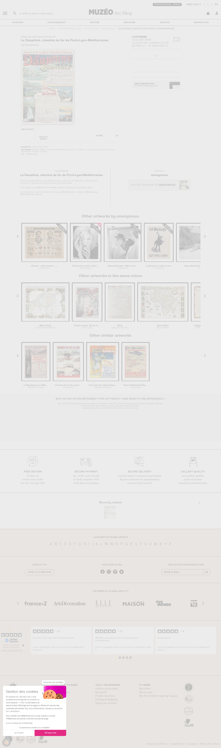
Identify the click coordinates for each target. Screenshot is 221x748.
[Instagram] (109, 574)
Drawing (129, 22)
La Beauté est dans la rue (158, 267)
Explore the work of (152, 185)
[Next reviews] (218, 640)
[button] (6, 743)
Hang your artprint (106, 703)
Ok (206, 572)
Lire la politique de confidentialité (19, 723)
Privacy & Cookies (209, 744)
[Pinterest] (116, 574)
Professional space (167, 4)
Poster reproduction (69, 29)
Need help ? (193, 4)
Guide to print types (106, 689)
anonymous (108, 29)
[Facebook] (103, 574)
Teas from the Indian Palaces (103, 386)
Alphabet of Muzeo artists (111, 537)
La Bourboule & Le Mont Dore (36, 386)
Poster (94, 22)
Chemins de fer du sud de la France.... (68, 386)
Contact (192, 744)
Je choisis (18, 733)
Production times (105, 696)
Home (52, 29)
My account (145, 692)
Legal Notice (178, 744)
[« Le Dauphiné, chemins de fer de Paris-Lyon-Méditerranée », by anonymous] (110, 512)
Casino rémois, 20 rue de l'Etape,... (87, 327)
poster (38, 188)
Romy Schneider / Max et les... (122, 267)
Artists (165, 22)
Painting (17, 22)
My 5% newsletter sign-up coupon (158, 696)
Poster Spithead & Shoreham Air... (135, 386)
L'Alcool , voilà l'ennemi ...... (44, 267)
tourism (84, 188)
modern (53, 188)
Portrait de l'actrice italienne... (85, 267)
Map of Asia (45, 327)
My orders (145, 689)
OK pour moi (50, 733)
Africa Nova (163, 327)
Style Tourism (91, 29)
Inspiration (201, 22)
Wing (119, 327)
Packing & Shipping (106, 699)
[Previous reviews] (28, 640)
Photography (57, 22)
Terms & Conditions (157, 744)
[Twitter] (122, 574)
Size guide (101, 692)
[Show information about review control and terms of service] (23, 645)
